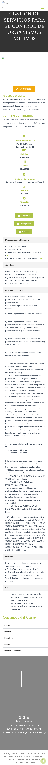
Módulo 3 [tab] (8, 638)
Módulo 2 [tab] (8, 632)
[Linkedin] (24, 717)
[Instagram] (28, 717)
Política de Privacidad (33, 759)
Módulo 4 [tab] (8, 644)
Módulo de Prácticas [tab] (12, 651)
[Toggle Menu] (42, 8)
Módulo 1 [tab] (8, 625)
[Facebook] (20, 717)
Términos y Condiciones (24, 762)
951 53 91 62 (25, 721)
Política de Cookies (13, 759)
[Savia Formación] (6, 4)
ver (7, 255)
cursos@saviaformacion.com (25, 725)
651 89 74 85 (16, 728)
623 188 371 (34, 728)
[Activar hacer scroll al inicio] (43, 761)
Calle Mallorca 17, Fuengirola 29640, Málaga (24, 732)
